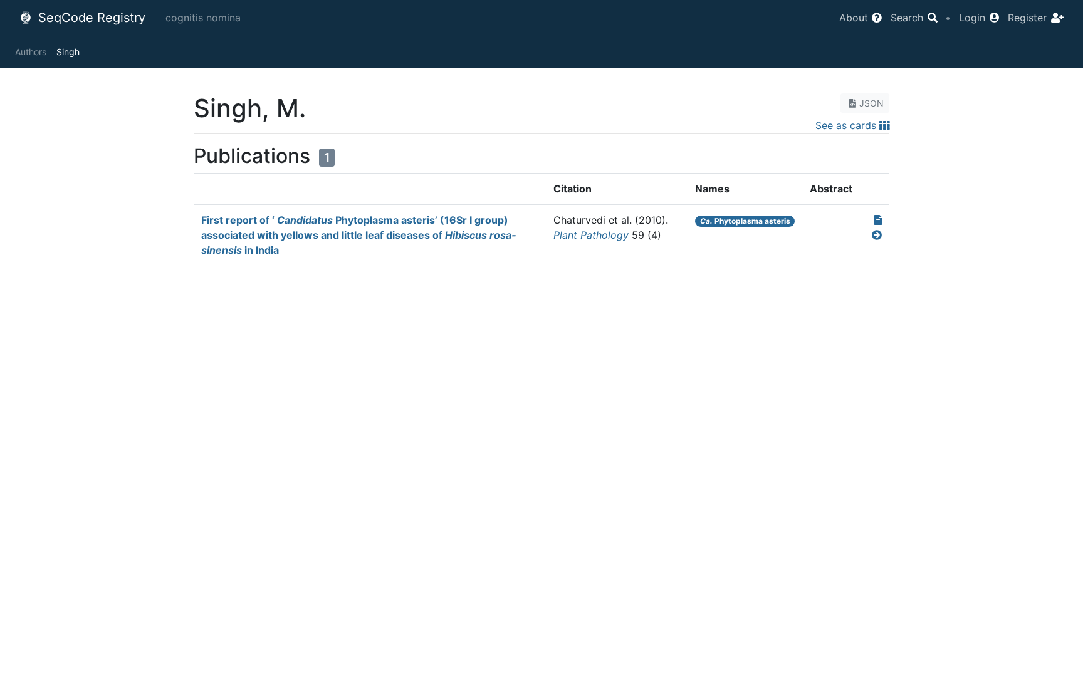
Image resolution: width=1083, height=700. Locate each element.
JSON (871, 103)
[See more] (877, 235)
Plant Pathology (591, 235)
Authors (30, 51)
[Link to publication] (878, 220)
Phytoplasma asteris (745, 221)
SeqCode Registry (89, 17)
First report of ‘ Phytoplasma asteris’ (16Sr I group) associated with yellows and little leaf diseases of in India (358, 235)
